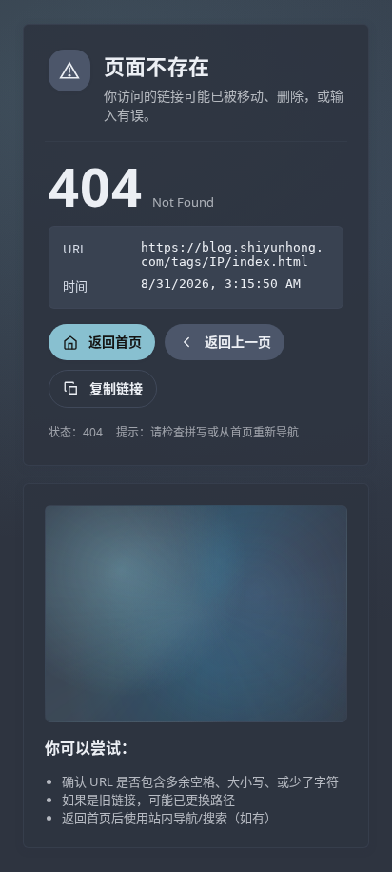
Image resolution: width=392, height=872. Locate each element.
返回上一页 (238, 342)
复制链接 (116, 388)
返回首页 (115, 342)
